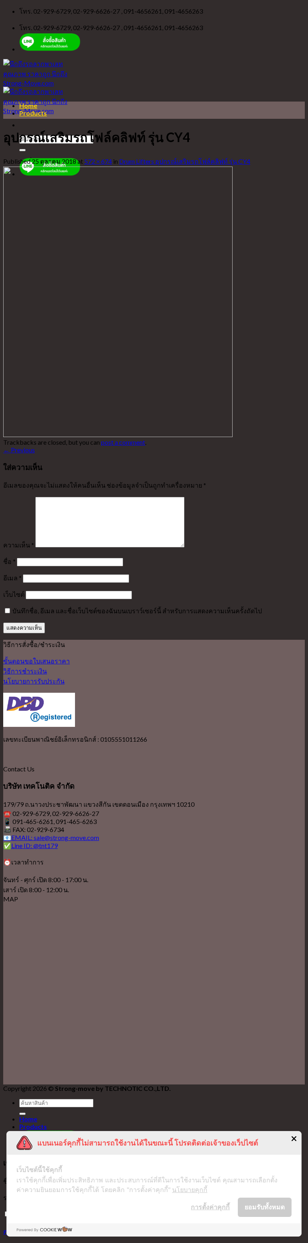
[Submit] (22, 150)
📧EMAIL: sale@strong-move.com (51, 837)
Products (33, 113)
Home (28, 105)
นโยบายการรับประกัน (34, 681)
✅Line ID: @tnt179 (30, 845)
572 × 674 (98, 161)
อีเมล (12, 578)
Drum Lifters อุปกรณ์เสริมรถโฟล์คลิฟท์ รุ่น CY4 (184, 161)
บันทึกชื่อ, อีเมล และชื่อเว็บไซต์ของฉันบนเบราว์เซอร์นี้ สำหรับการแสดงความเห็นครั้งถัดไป (137, 610)
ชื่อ (9, 561)
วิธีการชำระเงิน (25, 671)
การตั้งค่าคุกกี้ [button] (210, 1207)
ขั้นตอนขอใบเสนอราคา (36, 661)
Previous (19, 450)
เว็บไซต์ (13, 594)
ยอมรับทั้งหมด (265, 1207)
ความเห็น (18, 545)
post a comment (123, 442)
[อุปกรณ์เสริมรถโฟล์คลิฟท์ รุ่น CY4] (118, 434)
